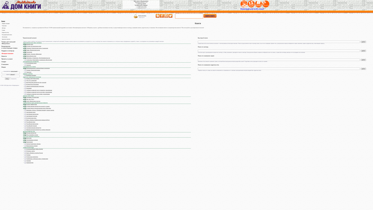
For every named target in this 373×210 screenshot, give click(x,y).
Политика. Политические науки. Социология (37, 48)
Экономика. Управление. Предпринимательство (38, 58)
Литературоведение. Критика (33, 143)
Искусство (28, 138)
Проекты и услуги (7, 59)
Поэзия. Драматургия (31, 104)
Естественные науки (31, 63)
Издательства (5, 32)
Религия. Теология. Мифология (33, 54)
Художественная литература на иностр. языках (38, 106)
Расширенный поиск (7, 34)
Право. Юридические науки (33, 50)
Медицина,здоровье (31, 75)
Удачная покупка (6, 39)
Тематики (4, 25)
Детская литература (31, 132)
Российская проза (30, 121)
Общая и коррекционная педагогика (35, 86)
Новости (4, 56)
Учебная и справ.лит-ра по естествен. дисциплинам (39, 92)
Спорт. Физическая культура (33, 101)
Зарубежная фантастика (32, 114)
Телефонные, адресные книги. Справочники (37, 158)
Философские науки (31, 56)
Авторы (4, 28)
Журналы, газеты (30, 151)
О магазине (4, 64)
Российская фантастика (32, 123)
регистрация (14, 71)
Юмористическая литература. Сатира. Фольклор (38, 129)
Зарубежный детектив (31, 116)
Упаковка (28, 160)
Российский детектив (31, 125)
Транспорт (28, 72)
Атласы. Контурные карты (32, 78)
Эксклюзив (4, 37)
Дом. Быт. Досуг (30, 99)
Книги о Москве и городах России (34, 153)
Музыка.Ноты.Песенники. (32, 84)
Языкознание (29, 142)
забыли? (12, 74)
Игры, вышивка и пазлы (32, 134)
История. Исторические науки (33, 46)
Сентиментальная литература (33, 127)
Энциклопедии (29, 162)
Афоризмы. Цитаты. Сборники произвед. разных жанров (40, 110)
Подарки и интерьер (7, 51)
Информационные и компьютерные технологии (38, 68)
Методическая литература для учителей (36, 82)
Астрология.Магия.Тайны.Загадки (34, 149)
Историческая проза (31, 118)
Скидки (3, 61)
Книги (3, 21)
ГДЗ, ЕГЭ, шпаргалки (31, 80)
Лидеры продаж (6, 23)
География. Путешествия (32, 97)
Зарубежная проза (30, 112)
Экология (28, 65)
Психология (29, 52)
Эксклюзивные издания (32, 140)
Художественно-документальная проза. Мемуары (38, 108)
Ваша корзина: (142, 15)
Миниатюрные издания (31, 145)
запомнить (14, 78)
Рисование (29, 88)
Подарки (28, 154)
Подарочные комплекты (32, 156)
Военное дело (29, 44)
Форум (3, 67)
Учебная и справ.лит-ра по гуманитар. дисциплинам (39, 90)
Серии (3, 30)
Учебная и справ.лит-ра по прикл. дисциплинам (38, 94)
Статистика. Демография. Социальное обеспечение (39, 59)
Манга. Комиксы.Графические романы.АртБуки (38, 120)
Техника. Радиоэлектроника (33, 70)
